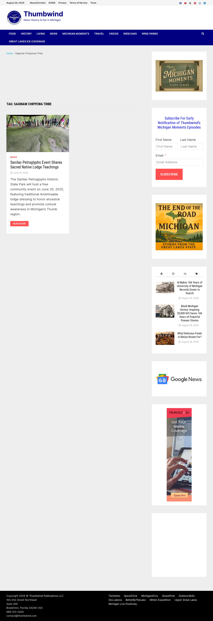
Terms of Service (78, 2)
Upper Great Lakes (186, 599)
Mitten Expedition (160, 599)
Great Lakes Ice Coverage (27, 41)
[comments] (185, 274)
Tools (93, 2)
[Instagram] (200, 2)
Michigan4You (149, 595)
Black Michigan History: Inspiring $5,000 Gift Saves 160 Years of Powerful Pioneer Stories (189, 313)
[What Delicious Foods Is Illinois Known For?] (165, 334)
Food (12, 33)
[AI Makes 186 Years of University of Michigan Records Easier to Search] (165, 283)
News (53, 33)
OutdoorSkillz (187, 595)
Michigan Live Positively (123, 603)
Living (41, 33)
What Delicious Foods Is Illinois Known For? (189, 335)
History (26, 33)
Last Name (188, 140)
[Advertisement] (71, 78)
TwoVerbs (114, 595)
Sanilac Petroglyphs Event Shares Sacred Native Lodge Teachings (36, 164)
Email (159, 155)
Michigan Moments (75, 33)
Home (9, 53)
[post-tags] (197, 274)
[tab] (161, 274)
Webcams (130, 33)
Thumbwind (43, 14)
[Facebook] (181, 2)
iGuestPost (168, 595)
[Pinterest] (195, 2)
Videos (113, 33)
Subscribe (169, 174)
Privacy (62, 2)
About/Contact (38, 2)
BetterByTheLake (136, 599)
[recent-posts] (173, 274)
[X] (190, 2)
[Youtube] (185, 2)
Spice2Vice (130, 595)
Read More (21, 223)
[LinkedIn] (205, 2)
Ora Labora (115, 599)
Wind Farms (150, 33)
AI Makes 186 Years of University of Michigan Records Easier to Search (189, 288)
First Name (164, 140)
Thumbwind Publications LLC (46, 595)
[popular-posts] (161, 274)
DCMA (52, 2)
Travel (99, 33)
